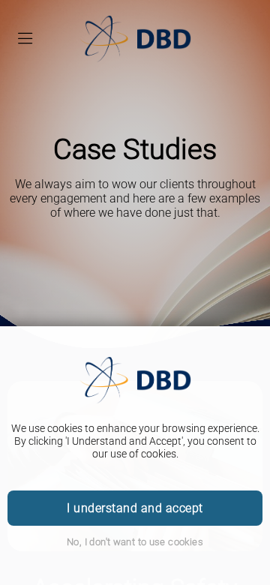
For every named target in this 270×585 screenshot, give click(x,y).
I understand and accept (134, 508)
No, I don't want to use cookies (135, 542)
